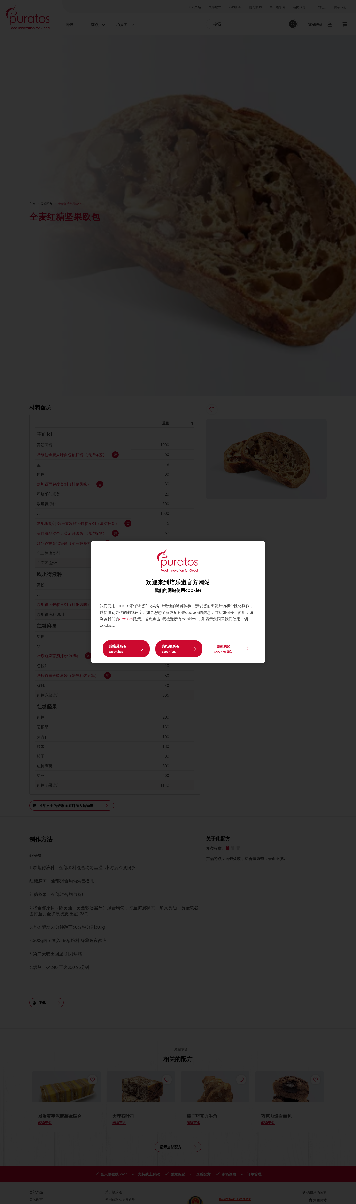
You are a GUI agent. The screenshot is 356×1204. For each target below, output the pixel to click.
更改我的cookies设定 (223, 649)
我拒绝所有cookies (171, 649)
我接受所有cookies (118, 649)
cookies (126, 619)
